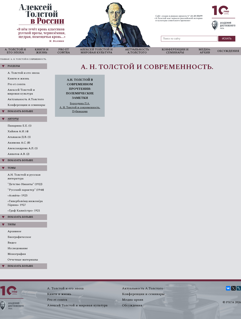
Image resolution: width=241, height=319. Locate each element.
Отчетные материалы (23, 259)
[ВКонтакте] (228, 288)
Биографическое (19, 237)
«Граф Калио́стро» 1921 (24, 210)
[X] (233, 288)
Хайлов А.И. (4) (18, 131)
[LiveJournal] (238, 288)
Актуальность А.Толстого (137, 51)
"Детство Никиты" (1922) (25, 184)
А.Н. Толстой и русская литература (24, 176)
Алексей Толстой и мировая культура (96, 51)
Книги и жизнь (41, 51)
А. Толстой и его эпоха (15, 51)
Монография (17, 254)
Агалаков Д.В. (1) (19, 137)
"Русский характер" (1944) (26, 190)
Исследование (18, 248)
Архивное (14, 231)
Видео (12, 242)
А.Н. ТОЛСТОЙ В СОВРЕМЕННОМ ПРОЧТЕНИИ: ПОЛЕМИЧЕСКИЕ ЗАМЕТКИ (80, 89)
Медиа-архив (205, 51)
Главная (4, 59)
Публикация (80, 111)
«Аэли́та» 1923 (17, 195)
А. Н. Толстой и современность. (79, 107)
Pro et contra (63, 51)
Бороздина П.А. (80, 103)
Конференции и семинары (175, 51)
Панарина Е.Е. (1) (19, 125)
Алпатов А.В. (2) (18, 154)
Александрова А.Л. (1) (23, 148)
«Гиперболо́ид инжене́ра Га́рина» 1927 (25, 203)
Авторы (13, 119)
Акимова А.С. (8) (19, 142)
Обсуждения (228, 51)
